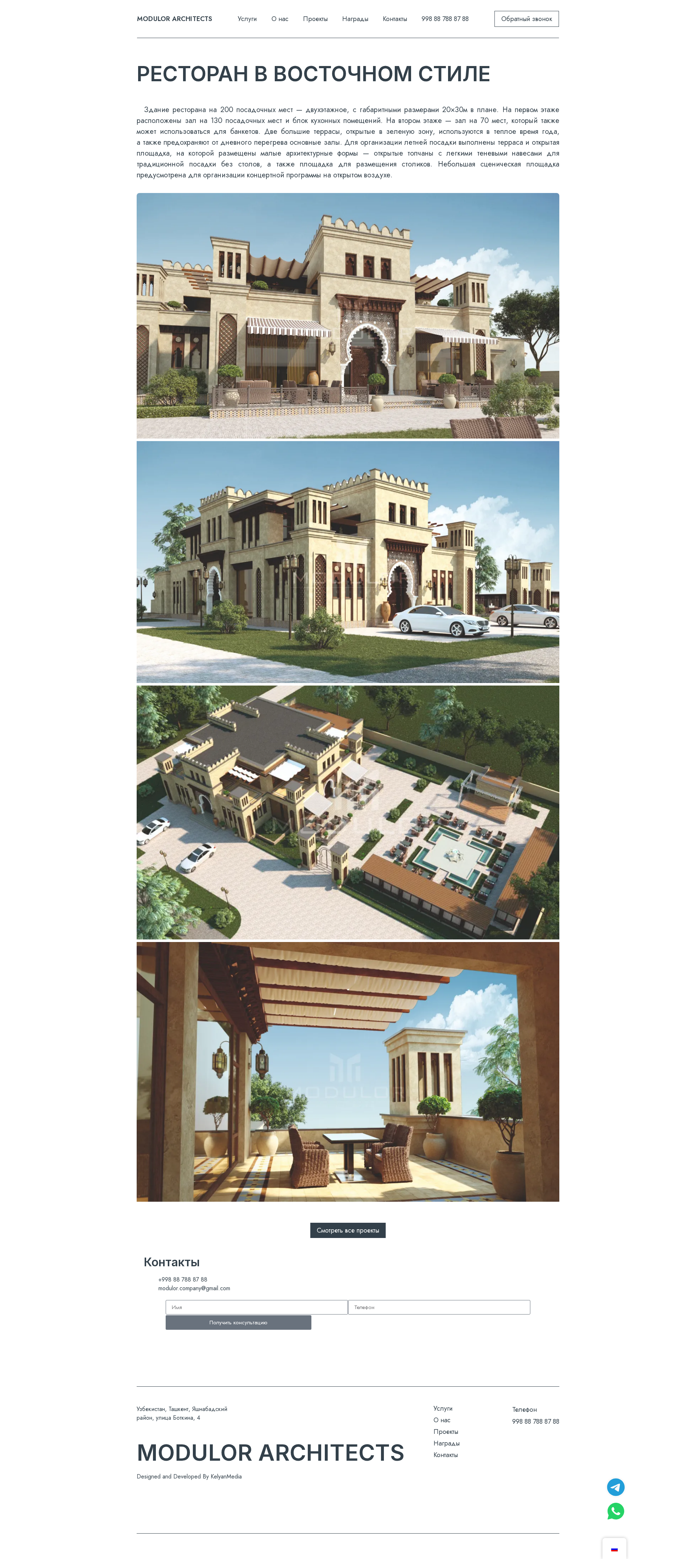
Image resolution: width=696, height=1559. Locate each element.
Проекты (315, 19)
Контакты (395, 19)
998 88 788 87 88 (445, 19)
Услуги (247, 19)
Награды (355, 19)
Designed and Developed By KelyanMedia (189, 1476)
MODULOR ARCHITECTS (174, 19)
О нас (280, 19)
